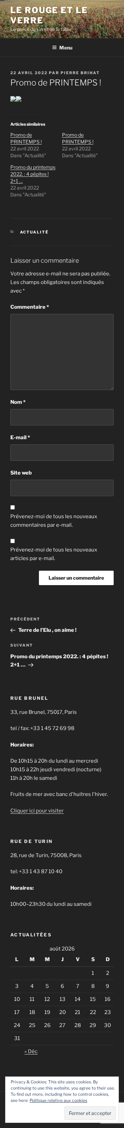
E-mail (20, 437)
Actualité (34, 232)
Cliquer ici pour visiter (37, 811)
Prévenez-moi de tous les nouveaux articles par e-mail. (53, 554)
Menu (65, 47)
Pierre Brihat (80, 72)
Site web (21, 473)
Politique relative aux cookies (58, 1100)
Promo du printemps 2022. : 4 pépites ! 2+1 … (32, 174)
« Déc (31, 1051)
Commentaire (29, 307)
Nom (17, 402)
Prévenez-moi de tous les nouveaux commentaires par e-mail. (53, 520)
